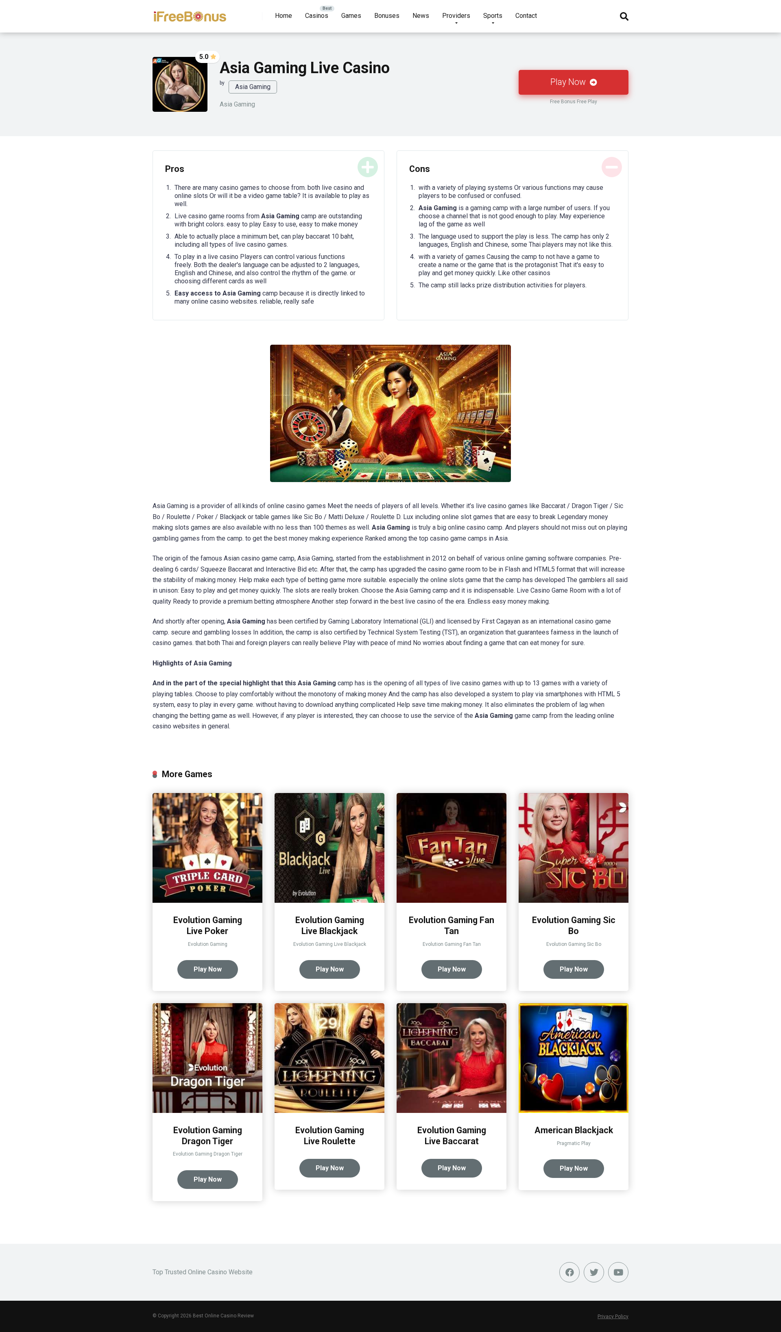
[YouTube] (618, 1272)
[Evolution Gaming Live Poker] (207, 900)
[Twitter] (594, 1272)
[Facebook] (569, 1272)
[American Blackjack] (573, 1111)
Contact (526, 16)
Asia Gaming (253, 87)
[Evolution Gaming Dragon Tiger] (207, 1111)
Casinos (316, 16)
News (420, 16)
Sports (492, 16)
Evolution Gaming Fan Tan (451, 925)
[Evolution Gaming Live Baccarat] (451, 1111)
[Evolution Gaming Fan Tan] (451, 900)
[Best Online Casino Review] (190, 13)
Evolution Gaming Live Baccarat (451, 1135)
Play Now (569, 82)
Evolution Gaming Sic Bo (573, 925)
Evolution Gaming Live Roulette (329, 1135)
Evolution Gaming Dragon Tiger (207, 1135)
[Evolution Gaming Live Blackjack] (329, 900)
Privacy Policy (613, 1316)
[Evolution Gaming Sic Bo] (573, 900)
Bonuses (386, 16)
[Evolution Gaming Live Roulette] (329, 1111)
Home (283, 16)
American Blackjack (573, 1130)
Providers (456, 16)
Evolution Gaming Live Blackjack (329, 925)
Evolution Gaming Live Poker (207, 925)
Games (351, 16)
